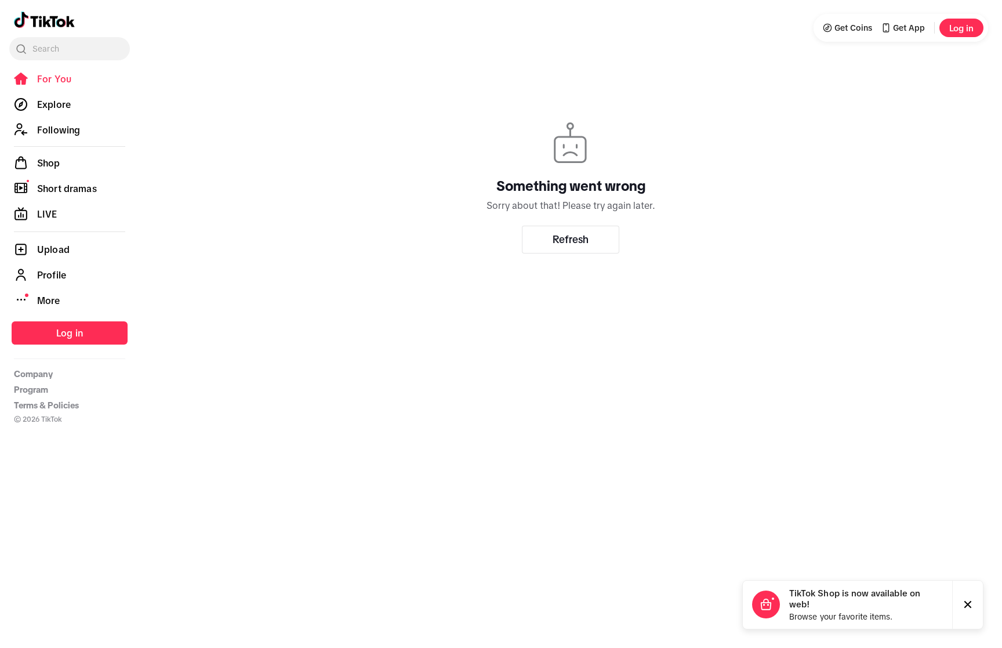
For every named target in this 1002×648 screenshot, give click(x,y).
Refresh (571, 239)
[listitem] (69, 78)
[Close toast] (968, 605)
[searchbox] (69, 48)
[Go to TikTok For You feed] (44, 20)
